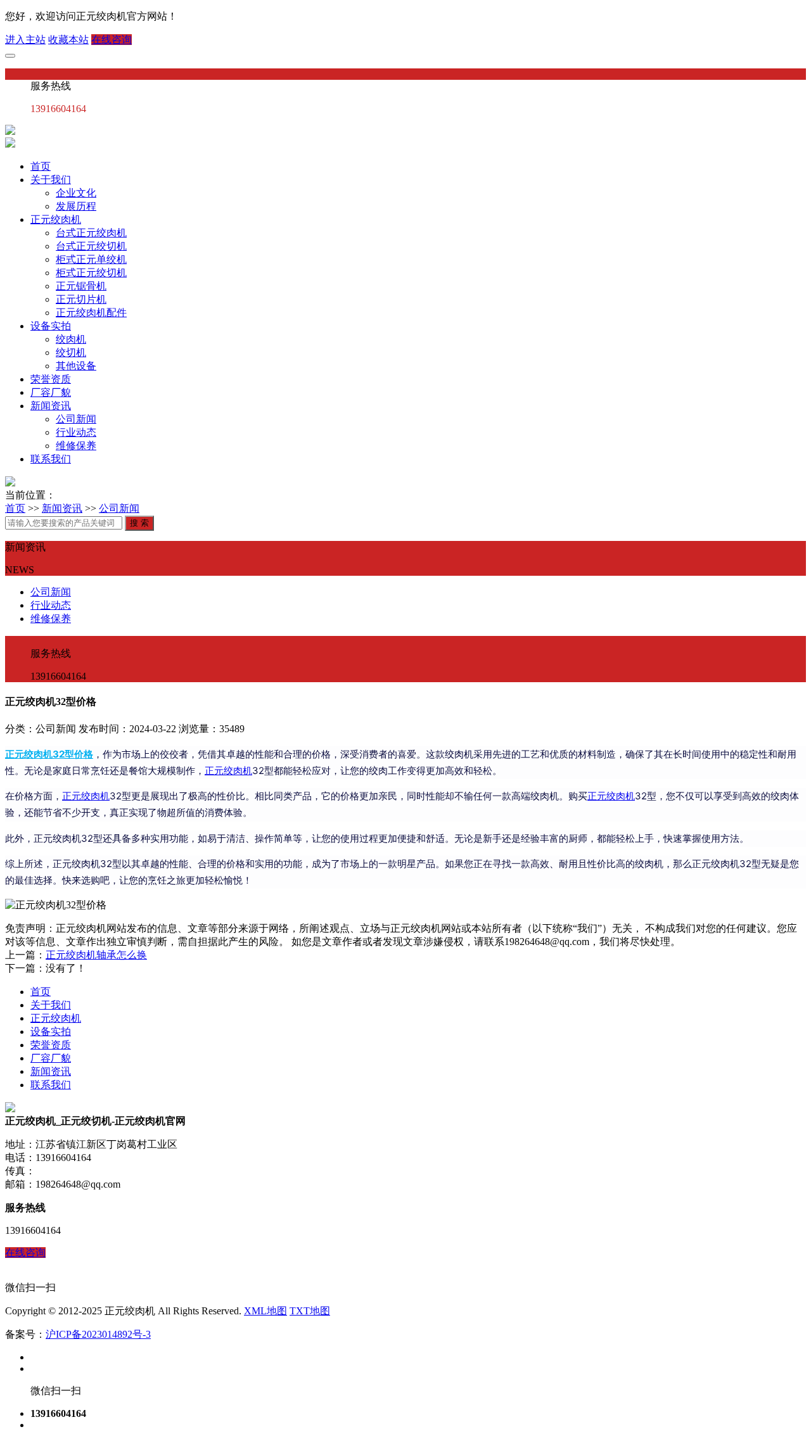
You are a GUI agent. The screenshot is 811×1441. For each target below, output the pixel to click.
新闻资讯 (50, 405)
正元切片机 (81, 299)
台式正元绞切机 (91, 246)
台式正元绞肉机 (91, 232)
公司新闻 (76, 419)
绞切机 (71, 352)
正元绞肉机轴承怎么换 (96, 954)
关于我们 (50, 179)
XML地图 (265, 1310)
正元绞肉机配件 (91, 312)
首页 (40, 166)
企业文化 (76, 192)
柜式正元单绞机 (91, 259)
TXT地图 (310, 1310)
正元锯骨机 (81, 286)
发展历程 (76, 206)
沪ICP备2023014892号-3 (98, 1334)
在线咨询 (111, 39)
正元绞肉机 (55, 219)
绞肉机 (71, 339)
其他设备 (76, 365)
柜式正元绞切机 (91, 272)
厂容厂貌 (50, 392)
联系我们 (50, 459)
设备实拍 (50, 326)
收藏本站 (68, 39)
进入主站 (25, 39)
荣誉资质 (50, 379)
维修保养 (76, 445)
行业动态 (76, 432)
